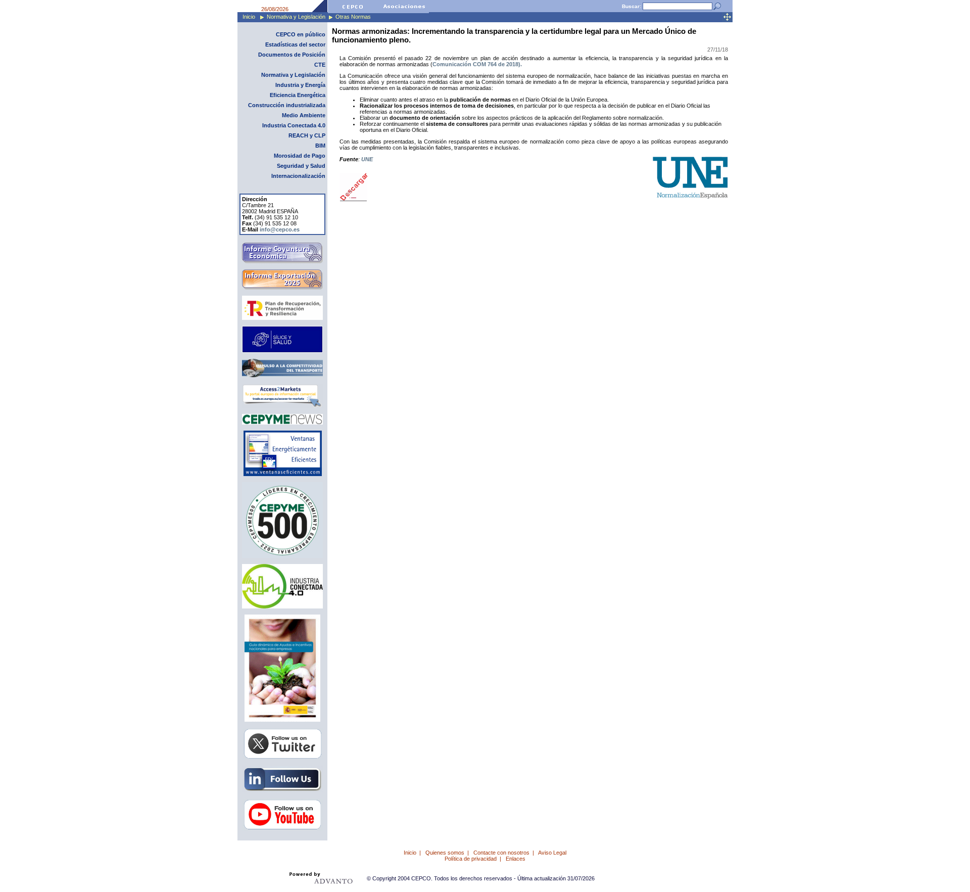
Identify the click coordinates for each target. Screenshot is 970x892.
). (520, 64)
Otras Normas (353, 17)
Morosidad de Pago (299, 156)
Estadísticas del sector (295, 44)
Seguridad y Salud (301, 166)
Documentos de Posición (291, 55)
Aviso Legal (552, 853)
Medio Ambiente (303, 115)
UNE (367, 159)
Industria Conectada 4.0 (293, 125)
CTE (319, 65)
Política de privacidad (471, 859)
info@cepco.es (280, 229)
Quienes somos (444, 853)
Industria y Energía (300, 85)
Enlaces (515, 859)
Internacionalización (298, 176)
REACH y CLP (306, 135)
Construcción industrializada (286, 105)
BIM (320, 146)
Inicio (249, 17)
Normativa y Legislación (296, 17)
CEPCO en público (300, 34)
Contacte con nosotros (501, 853)
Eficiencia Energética (297, 95)
